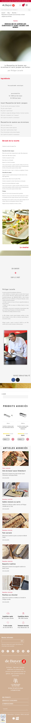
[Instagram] (18, 380)
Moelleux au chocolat (10, 595)
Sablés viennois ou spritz (11, 502)
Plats (3, 468)
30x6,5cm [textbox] (20, 439)
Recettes (15, 21)
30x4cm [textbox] (5, 439)
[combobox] (6, 439)
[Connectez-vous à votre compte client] (20, 5)
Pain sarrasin (7, 533)
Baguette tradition (9, 564)
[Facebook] (13, 380)
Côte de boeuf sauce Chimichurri (14, 471)
